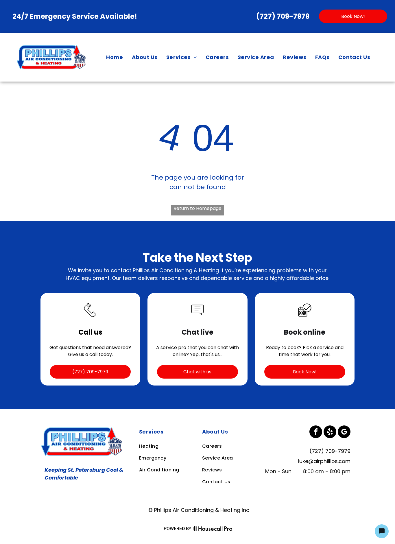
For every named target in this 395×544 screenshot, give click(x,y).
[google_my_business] (344, 432)
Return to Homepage (197, 208)
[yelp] (330, 432)
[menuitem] (114, 56)
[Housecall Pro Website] (212, 529)
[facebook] (315, 432)
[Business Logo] (82, 429)
